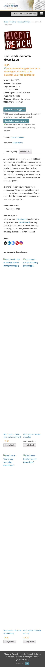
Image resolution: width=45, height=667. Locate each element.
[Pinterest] (17, 243)
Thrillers (13, 22)
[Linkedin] (9, 243)
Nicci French (18, 143)
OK (27, 664)
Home (5, 22)
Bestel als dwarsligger (15, 109)
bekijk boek (9, 445)
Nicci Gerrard (24, 222)
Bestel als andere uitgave (16, 120)
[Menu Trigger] (41, 13)
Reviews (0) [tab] (25, 151)
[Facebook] (13, 243)
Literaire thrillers (23, 22)
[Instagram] (21, 243)
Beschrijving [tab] (11, 151)
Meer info (19, 664)
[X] (5, 243)
